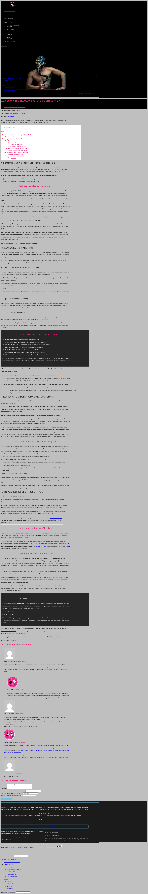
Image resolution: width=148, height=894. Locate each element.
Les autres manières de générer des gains (18, 150)
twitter (68, 546)
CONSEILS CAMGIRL (9, 87)
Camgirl (9, 116)
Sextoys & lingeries (9, 867)
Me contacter (12, 847)
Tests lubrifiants (11, 874)
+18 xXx (6, 879)
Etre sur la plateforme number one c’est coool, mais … (19, 148)
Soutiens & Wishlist (9, 90)
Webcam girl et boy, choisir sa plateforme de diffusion (19, 135)
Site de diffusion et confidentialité (16, 156)
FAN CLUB (9, 886)
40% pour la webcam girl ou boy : (18, 142)
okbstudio (96, 94)
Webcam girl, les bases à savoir (15, 137)
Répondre (23, 661)
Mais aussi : (13, 158)
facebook (38, 546)
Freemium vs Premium (56, 518)
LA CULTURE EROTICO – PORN (12, 78)
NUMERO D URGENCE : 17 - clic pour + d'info (44, 826)
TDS (13, 116)
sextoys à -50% (11, 871)
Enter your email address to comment (12, 793)
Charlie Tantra (4, 847)
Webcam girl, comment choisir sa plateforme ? (13, 108)
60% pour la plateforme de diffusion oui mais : (21, 141)
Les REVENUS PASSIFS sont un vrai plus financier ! (15, 460)
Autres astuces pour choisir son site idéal (16, 152)
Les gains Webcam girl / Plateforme (15, 139)
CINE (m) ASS (8, 81)
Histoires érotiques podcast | (12, 862)
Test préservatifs (12, 876)
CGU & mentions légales (29, 847)
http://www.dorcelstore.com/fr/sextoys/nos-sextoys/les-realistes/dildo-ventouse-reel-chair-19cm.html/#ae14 (36, 757)
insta (43, 546)
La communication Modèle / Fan (15, 154)
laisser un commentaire (8, 631)
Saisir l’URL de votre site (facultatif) (11, 795)
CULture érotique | (9, 864)
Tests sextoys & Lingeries (14, 869)
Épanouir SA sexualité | (10, 859)
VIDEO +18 (9, 881)
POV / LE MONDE (8, 85)
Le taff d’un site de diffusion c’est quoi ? (17, 146)
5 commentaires (28, 112)
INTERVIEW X (7, 83)
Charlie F (9, 690)
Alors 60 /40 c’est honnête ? (17, 144)
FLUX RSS (19, 847)
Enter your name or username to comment (13, 791)
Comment (4, 788)
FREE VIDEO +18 (11, 889)
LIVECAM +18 (10, 884)
